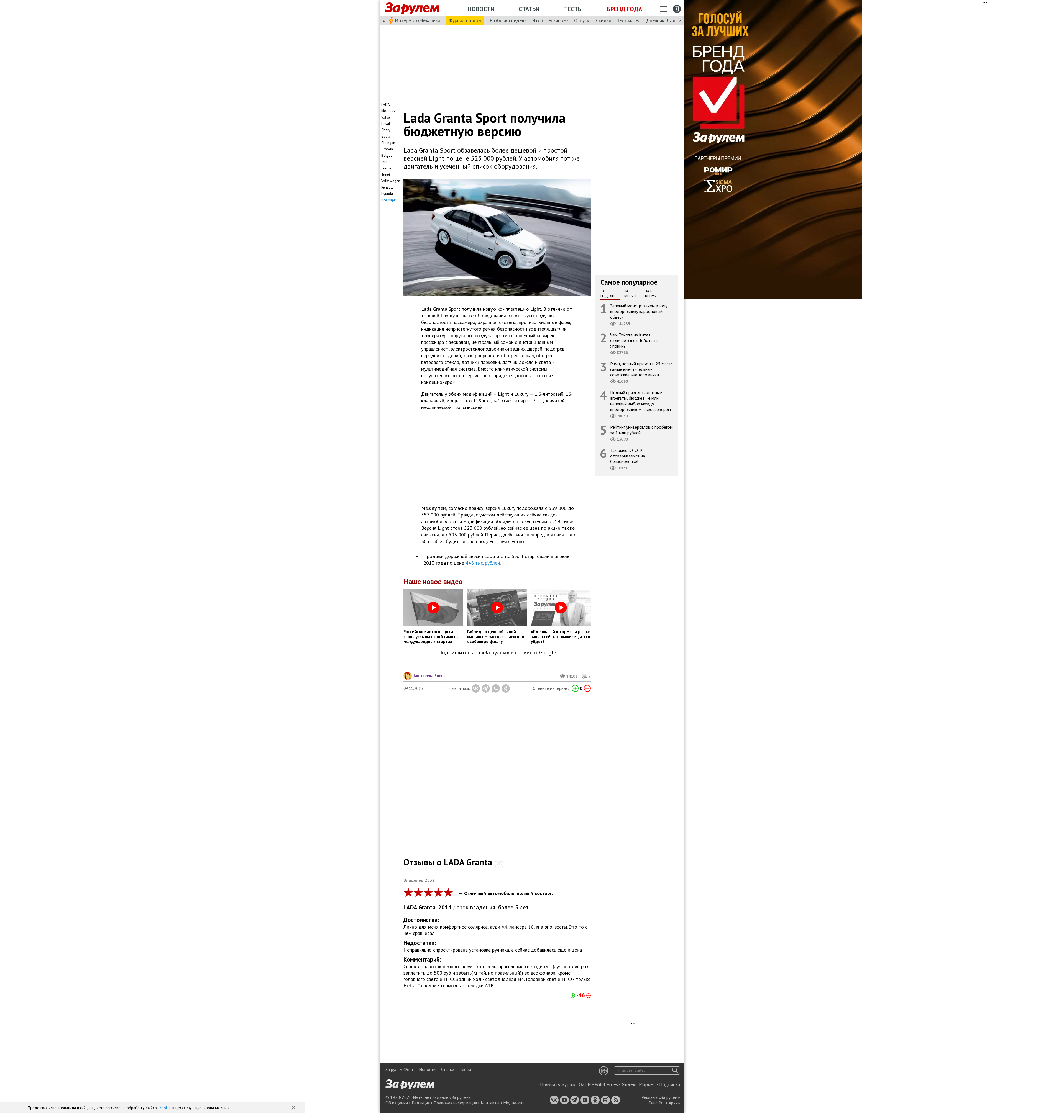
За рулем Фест (399, 1069)
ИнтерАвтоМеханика (417, 20)
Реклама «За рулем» (660, 1097)
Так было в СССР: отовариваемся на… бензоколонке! (629, 456)
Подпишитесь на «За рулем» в (497, 652)
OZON (585, 1084)
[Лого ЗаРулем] (412, 8)
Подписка (669, 1084)
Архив (674, 1103)
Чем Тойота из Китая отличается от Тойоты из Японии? (634, 340)
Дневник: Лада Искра (669, 20)
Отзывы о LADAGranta (453, 862)
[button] (293, 1108)
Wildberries (606, 1084)
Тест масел (629, 20)
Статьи (529, 9)
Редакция (421, 1103)
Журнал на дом (465, 20)
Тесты (573, 9)
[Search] (675, 1070)
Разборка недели (508, 20)
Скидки (603, 20)
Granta (427, 907)
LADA (410, 907)
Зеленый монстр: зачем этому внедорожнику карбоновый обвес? (638, 311)
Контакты (490, 1103)
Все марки (389, 200)
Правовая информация (455, 1103)
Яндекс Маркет (638, 1084)
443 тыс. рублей (483, 563)
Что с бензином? (550, 20)
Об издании (396, 1103)
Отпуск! (582, 20)
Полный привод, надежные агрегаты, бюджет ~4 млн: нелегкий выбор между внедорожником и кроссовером (640, 401)
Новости (481, 9)
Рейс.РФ (657, 1103)
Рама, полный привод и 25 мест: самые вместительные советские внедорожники (641, 369)
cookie (165, 1107)
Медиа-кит (513, 1103)
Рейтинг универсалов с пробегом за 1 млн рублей (641, 429)
